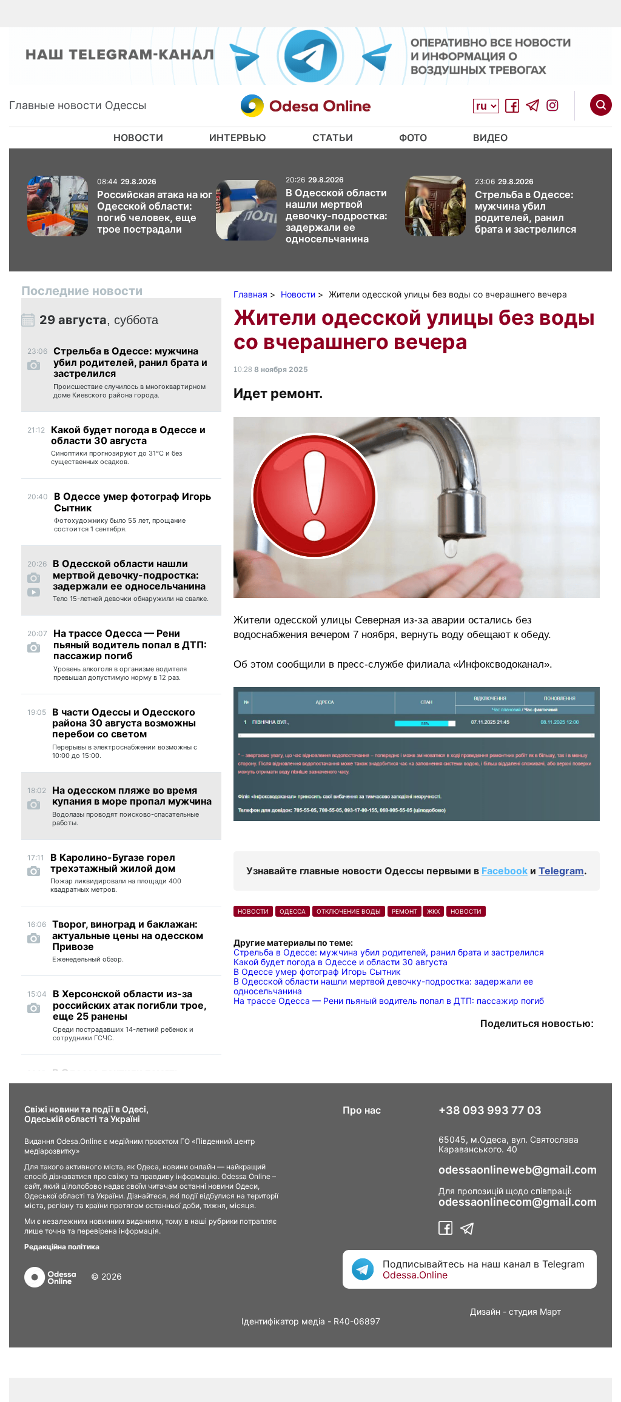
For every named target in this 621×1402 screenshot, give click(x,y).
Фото (413, 137)
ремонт (404, 911)
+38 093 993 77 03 (490, 1111)
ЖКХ (433, 911)
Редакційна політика (61, 1246)
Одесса (293, 911)
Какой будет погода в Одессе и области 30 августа (340, 962)
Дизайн (485, 1311)
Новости (138, 137)
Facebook (505, 871)
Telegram (561, 871)
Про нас (362, 1110)
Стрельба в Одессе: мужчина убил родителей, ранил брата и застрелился (388, 952)
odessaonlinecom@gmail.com (517, 1202)
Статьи (332, 137)
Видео (490, 137)
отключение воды (349, 911)
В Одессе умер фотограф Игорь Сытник (317, 971)
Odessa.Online (415, 1275)
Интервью (237, 137)
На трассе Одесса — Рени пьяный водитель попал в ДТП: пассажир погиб (388, 1000)
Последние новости (82, 291)
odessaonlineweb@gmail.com (517, 1170)
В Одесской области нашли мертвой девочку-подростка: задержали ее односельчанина (383, 986)
